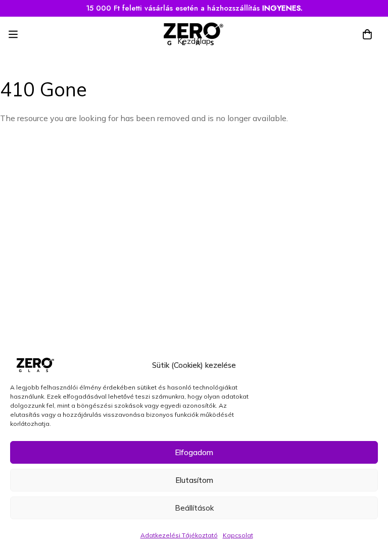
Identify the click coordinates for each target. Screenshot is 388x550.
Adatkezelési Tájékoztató (179, 535)
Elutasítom (194, 480)
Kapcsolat (238, 535)
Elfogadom (194, 452)
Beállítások (194, 508)
